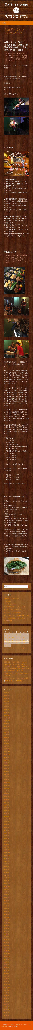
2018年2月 (6, 979)
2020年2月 (6, 911)
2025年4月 (6, 737)
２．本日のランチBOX (12, 257)
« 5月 (9, 648)
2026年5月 (6, 701)
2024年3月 (6, 774)
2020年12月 (7, 883)
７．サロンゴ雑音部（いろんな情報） (14, 618)
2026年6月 (6, 698)
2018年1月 (6, 981)
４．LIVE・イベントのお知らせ (12, 609)
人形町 (23, 57)
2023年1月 (6, 813)
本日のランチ (10, 252)
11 (16, 637)
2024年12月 (7, 749)
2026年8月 (6, 693)
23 (9, 643)
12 (20, 637)
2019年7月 (6, 931)
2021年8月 (6, 861)
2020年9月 (6, 892)
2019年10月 (7, 923)
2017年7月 (6, 998)
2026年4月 (6, 704)
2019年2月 (6, 945)
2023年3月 (6, 808)
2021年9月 (6, 858)
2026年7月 (6, 695)
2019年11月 (7, 920)
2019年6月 (6, 934)
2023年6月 (6, 799)
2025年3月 (6, 740)
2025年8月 (6, 726)
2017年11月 (7, 987)
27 (23, 643)
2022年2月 (6, 844)
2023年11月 (7, 785)
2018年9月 (6, 959)
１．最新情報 (22, 255)
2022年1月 (6, 847)
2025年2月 (6, 743)
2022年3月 (6, 841)
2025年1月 (6, 746)
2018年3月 (6, 976)
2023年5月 (6, 802)
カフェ (9, 57)
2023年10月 (7, 788)
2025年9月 (6, 723)
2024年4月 (6, 771)
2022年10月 (7, 822)
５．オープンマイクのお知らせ (13, 612)
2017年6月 (6, 1001)
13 (23, 637)
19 (20, 640)
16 (9, 640)
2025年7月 (6, 729)
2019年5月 (6, 937)
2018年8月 (6, 962)
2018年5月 (6, 970)
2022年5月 (6, 836)
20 (23, 640)
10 (12, 637)
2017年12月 (7, 984)
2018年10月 (7, 956)
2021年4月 (6, 872)
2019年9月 (6, 925)
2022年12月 (7, 816)
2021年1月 (6, 881)
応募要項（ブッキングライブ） (13, 598)
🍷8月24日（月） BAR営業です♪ (13, 681)
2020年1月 (6, 914)
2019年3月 (6, 942)
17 (12, 640)
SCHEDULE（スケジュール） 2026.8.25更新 (16, 678)
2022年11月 (7, 819)
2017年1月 (6, 1015)
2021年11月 (7, 852)
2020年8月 (6, 895)
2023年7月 (6, 796)
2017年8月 (6, 996)
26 (20, 643)
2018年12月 (7, 951)
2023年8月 (6, 794)
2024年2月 (6, 777)
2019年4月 (6, 939)
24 (12, 643)
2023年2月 (6, 810)
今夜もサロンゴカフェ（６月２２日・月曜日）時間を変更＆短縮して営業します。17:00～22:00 (16, 46)
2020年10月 (7, 889)
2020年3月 (6, 909)
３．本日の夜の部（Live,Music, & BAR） (15, 607)
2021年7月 (6, 864)
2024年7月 (6, 763)
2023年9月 (6, 791)
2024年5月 (6, 768)
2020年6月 (6, 900)
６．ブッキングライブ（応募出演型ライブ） (16, 615)
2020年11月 (7, 886)
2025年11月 (7, 718)
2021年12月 (7, 850)
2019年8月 (6, 928)
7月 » (23, 648)
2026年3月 (6, 707)
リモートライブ (16, 57)
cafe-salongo (13, 61)
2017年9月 (6, 993)
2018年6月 (6, 967)
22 (5, 643)
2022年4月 (6, 838)
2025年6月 (6, 732)
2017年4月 (6, 1007)
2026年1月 (6, 712)
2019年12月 (7, 917)
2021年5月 (6, 869)
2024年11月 (7, 751)
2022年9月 (6, 824)
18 (16, 640)
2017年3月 (6, 1010)
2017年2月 (6, 1012)
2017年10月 (7, 990)
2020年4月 (6, 906)
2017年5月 (6, 1004)
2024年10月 (7, 754)
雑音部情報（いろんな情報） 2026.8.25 (15, 662)
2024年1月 (6, 780)
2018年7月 (6, 965)
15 (5, 640)
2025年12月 (7, 715)
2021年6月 (6, 866)
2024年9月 (6, 757)
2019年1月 (6, 948)
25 (16, 643)
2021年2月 (6, 878)
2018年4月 (6, 973)
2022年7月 (6, 830)
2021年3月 (6, 875)
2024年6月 (6, 766)
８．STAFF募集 (8, 621)
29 (5, 645)
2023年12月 (7, 782)
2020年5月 (6, 903)
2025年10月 (7, 721)
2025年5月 (6, 735)
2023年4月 (6, 805)
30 (9, 645)
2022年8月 (6, 827)
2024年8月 (6, 760)
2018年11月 (7, 953)
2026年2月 (6, 709)
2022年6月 (6, 833)
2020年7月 (6, 897)
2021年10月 (7, 855)
